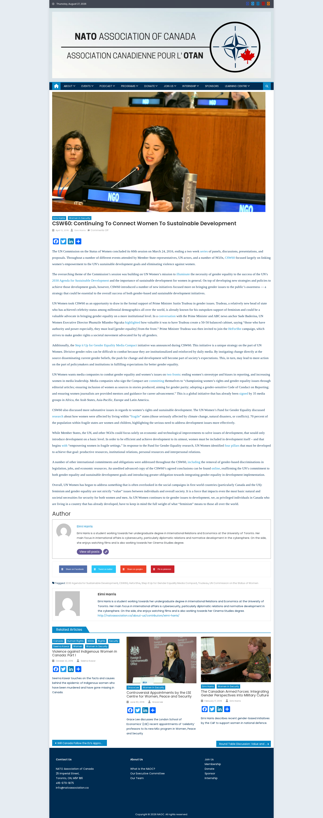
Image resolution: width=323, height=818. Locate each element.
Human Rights (75, 641)
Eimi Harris (59, 218)
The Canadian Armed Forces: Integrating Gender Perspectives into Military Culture (235, 693)
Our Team (137, 778)
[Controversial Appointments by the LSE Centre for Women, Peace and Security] (161, 660)
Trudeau (203, 583)
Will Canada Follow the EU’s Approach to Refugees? (82, 743)
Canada (58, 641)
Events (86, 86)
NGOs (91, 641)
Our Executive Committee (147, 773)
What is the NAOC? (142, 769)
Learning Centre (236, 86)
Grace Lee (133, 687)
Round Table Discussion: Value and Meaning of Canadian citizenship (245, 744)
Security (113, 641)
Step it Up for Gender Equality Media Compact (169, 583)
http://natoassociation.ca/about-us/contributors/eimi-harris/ (138, 615)
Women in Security (79, 218)
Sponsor (210, 773)
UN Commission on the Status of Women (234, 583)
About (68, 86)
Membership (213, 764)
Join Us (168, 86)
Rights (101, 641)
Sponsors (212, 86)
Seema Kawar (61, 646)
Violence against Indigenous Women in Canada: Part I (84, 653)
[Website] (106, 552)
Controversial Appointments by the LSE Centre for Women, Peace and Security (159, 694)
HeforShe (134, 583)
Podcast (106, 86)
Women (77, 646)
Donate (149, 86)
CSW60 (123, 583)
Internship (189, 86)
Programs (128, 86)
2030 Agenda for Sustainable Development (91, 583)
